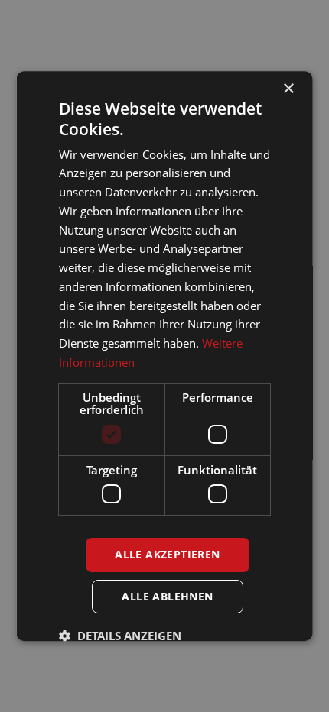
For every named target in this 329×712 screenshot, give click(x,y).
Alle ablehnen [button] (167, 596)
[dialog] (164, 356)
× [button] (288, 89)
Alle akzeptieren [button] (167, 554)
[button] (120, 635)
